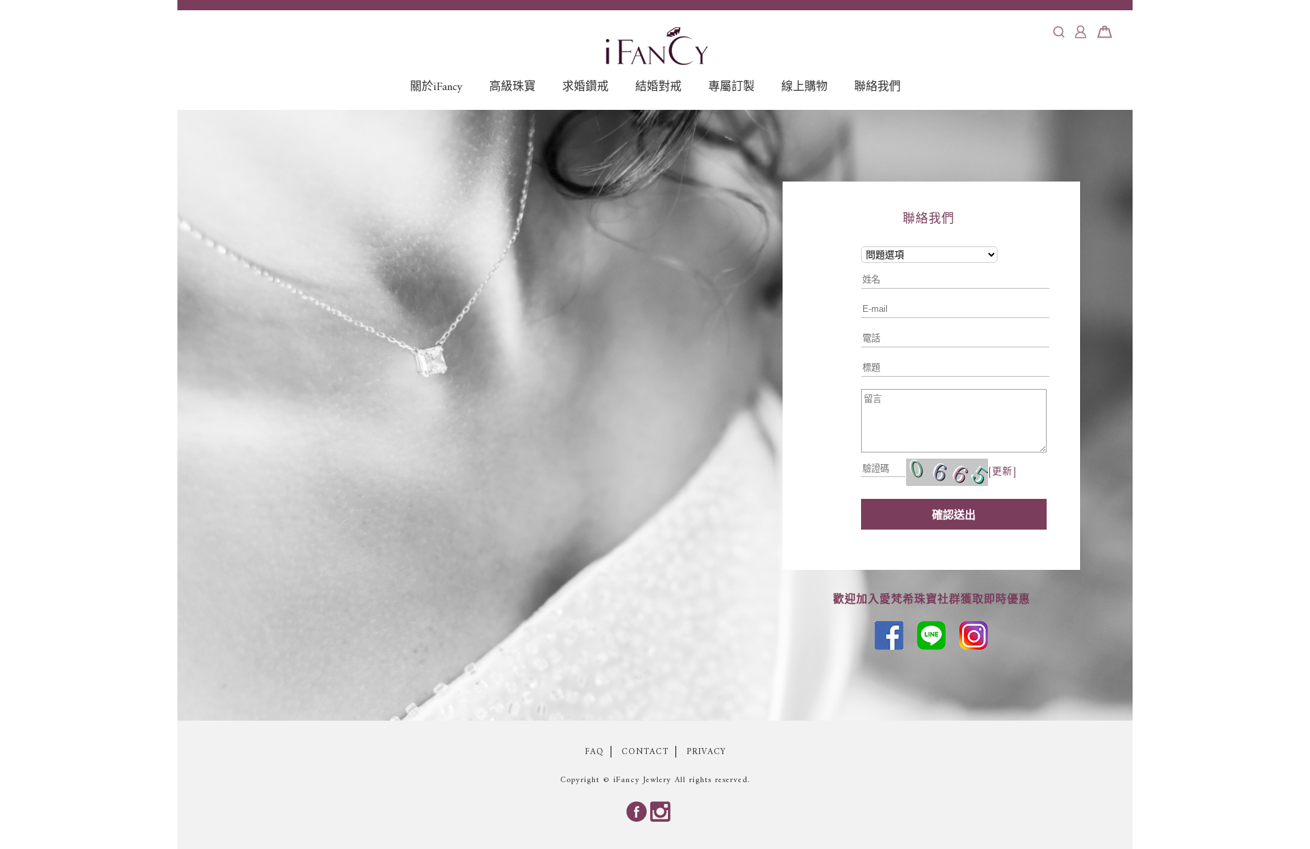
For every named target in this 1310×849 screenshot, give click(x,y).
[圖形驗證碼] (947, 472)
